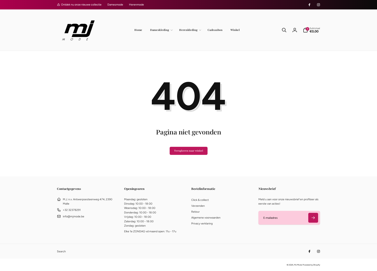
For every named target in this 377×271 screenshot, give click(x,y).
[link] (115, 5)
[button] (160, 30)
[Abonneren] (313, 218)
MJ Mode (298, 265)
